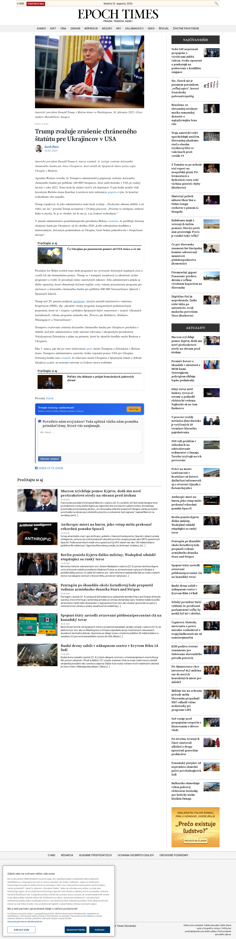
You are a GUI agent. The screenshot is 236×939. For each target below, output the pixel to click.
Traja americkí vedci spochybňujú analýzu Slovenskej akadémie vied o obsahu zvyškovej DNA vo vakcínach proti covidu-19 (185, 144)
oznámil (65, 358)
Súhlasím (100, 930)
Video (151, 28)
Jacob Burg (51, 146)
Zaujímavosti (134, 28)
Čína (63, 28)
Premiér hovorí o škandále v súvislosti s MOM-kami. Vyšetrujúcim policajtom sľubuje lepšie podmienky (185, 370)
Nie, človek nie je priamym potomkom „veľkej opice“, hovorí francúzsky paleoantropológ (185, 88)
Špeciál (164, 28)
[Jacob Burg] (39, 148)
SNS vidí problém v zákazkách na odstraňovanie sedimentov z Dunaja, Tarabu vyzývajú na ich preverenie (186, 450)
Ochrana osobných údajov (136, 855)
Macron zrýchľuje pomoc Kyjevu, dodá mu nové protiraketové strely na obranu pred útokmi (101, 493)
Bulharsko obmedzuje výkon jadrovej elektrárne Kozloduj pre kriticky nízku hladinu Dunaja (185, 790)
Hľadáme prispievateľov (95, 855)
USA (46, 123)
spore (89, 348)
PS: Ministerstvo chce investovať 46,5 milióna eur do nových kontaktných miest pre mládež (186, 674)
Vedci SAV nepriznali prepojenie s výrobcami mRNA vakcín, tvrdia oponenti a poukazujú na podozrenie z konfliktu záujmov (186, 60)
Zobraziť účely (21, 930)
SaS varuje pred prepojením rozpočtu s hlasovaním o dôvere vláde (186, 724)
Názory (107, 28)
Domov (41, 28)
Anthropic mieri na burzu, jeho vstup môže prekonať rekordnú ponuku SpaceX (106, 526)
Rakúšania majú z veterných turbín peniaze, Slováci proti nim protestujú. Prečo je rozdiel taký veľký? (185, 228)
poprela (112, 192)
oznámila (113, 221)
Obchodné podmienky (174, 855)
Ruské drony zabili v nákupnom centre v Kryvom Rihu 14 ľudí (109, 647)
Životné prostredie (186, 28)
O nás (51, 855)
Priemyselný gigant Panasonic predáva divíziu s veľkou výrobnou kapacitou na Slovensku (186, 280)
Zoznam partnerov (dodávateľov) (24, 921)
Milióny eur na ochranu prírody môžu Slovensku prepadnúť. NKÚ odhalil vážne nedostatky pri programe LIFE (186, 700)
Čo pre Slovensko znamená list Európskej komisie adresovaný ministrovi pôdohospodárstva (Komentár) (186, 254)
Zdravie (75, 28)
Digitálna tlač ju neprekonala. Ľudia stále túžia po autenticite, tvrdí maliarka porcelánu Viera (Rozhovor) (184, 306)
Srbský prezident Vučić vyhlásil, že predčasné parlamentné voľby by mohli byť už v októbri (186, 607)
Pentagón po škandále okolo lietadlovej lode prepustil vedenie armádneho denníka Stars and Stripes (107, 587)
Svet (53, 28)
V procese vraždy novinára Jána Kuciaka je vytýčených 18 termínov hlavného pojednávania (186, 424)
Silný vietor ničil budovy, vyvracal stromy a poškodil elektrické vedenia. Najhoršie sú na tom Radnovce (184, 398)
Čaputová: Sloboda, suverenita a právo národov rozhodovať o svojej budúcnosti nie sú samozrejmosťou (186, 630)
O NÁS (20, 3)
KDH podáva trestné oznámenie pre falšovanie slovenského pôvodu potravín (186, 652)
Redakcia (67, 855)
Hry (118, 28)
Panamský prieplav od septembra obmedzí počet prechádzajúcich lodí (186, 768)
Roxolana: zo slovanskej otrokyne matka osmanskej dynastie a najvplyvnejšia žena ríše (184, 114)
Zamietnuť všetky (75, 930)
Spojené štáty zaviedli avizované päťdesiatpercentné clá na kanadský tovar (111, 617)
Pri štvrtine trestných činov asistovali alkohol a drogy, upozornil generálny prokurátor (185, 746)
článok (50, 398)
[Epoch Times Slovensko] (118, 21)
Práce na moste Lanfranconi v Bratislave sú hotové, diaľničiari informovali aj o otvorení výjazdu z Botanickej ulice (186, 478)
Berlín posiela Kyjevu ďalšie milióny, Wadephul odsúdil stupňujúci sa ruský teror (108, 557)
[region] (59, 900)
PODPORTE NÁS (36, 4)
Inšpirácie (91, 28)
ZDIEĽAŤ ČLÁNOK (50, 468)
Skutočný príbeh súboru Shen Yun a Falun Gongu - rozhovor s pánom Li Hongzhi (184, 203)
